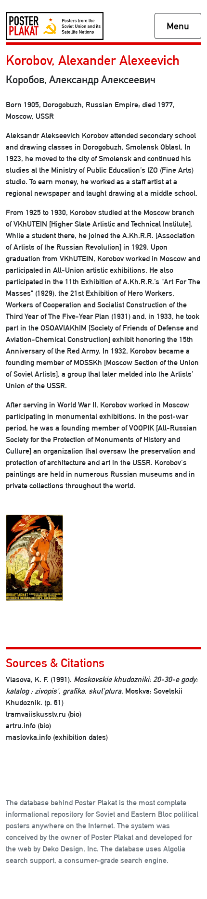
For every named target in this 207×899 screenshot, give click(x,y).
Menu (178, 26)
